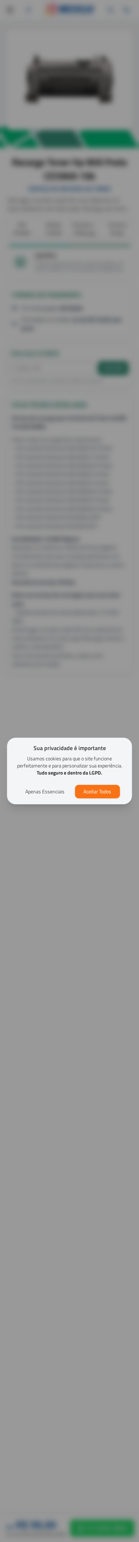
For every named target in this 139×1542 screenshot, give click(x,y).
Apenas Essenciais (45, 791)
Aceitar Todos (97, 791)
